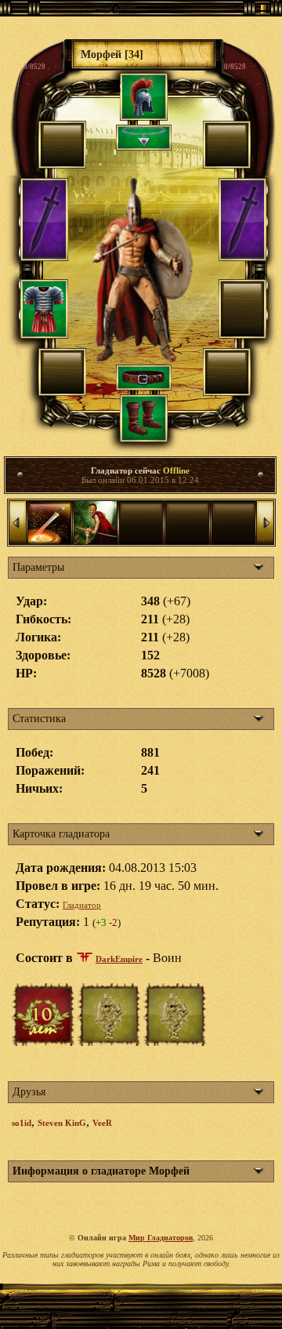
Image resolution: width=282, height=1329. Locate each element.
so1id (21, 1122)
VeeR (102, 1122)
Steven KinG (62, 1122)
